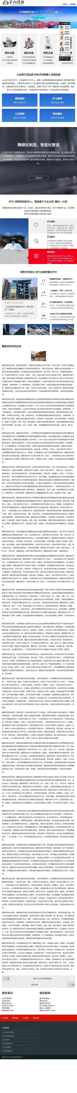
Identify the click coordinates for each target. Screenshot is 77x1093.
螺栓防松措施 (44, 998)
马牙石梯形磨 (7, 998)
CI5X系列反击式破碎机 (29, 60)
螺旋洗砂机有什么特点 (48, 1010)
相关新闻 (45, 993)
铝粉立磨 (52, 984)
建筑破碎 (15, 1018)
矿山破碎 (5, 1018)
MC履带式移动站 (67, 63)
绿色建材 (36, 1018)
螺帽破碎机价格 (7, 1010)
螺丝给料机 (44, 1001)
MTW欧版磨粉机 (48, 57)
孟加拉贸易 (6, 1001)
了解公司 (38, 178)
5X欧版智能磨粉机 (48, 63)
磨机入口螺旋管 (45, 1008)
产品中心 (65, 4)
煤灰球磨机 (6, 1008)
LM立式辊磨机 (48, 60)
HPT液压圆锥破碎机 (29, 63)
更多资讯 (7, 993)
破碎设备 (29, 52)
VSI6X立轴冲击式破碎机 (9, 60)
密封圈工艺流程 (7, 1005)
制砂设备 (9, 52)
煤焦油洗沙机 (7, 1003)
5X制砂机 (10, 57)
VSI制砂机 (9, 63)
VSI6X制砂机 (6, 1040)
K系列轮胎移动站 (7, 1043)
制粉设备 (48, 52)
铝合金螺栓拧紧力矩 (47, 1005)
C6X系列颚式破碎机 (29, 57)
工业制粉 (25, 1018)
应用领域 (72, 4)
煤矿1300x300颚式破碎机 (28, 978)
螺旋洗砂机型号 (45, 1003)
